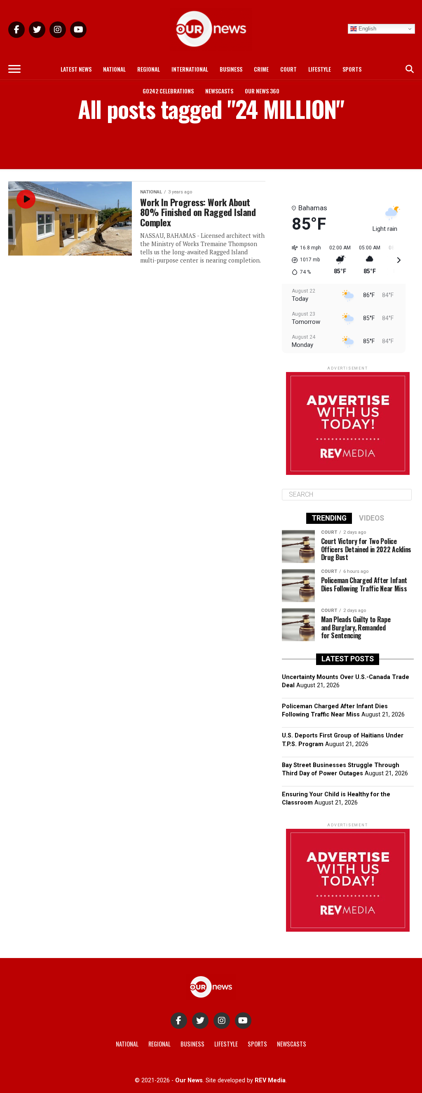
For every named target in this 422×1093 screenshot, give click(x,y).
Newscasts (219, 90)
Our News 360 (262, 90)
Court (288, 69)
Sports (351, 69)
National (114, 69)
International (189, 69)
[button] (303, 260)
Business (231, 69)
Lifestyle (319, 69)
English (366, 29)
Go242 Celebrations (168, 90)
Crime (261, 69)
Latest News (76, 69)
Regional (148, 69)
